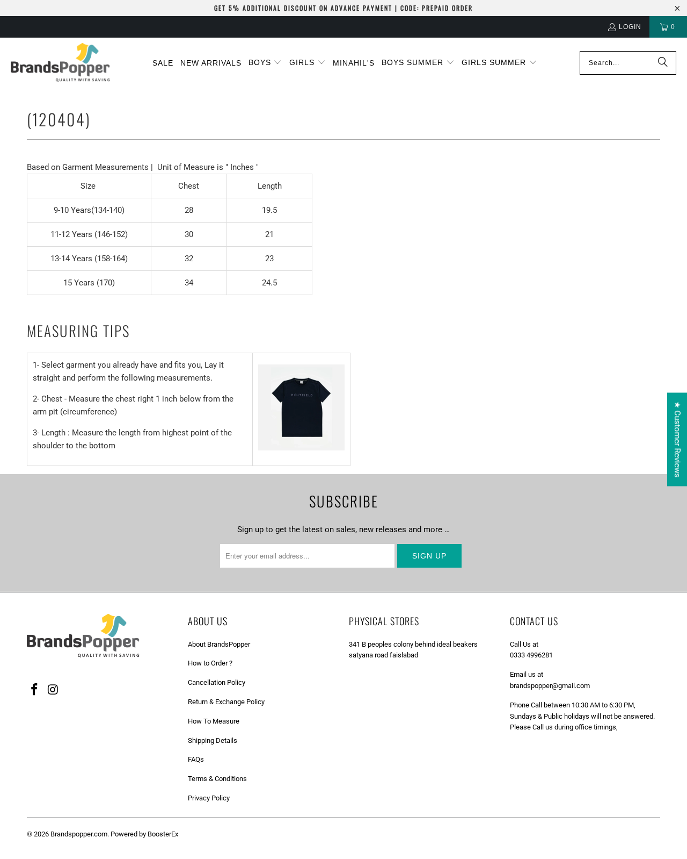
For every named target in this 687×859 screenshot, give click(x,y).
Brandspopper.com (78, 834)
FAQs (196, 759)
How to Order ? (210, 663)
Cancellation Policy (216, 682)
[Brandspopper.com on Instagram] (54, 690)
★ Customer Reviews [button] (677, 440)
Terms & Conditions (217, 779)
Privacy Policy (209, 798)
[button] (265, 62)
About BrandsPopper (219, 644)
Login (630, 27)
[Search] (662, 63)
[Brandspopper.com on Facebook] (35, 690)
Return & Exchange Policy (226, 702)
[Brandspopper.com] (60, 63)
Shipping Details (212, 740)
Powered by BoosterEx (144, 834)
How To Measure (213, 721)
